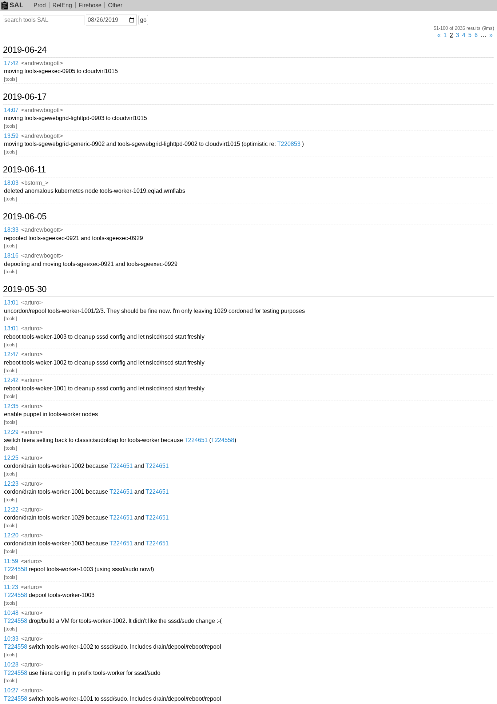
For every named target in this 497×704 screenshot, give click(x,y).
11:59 (11, 561)
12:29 (11, 432)
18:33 (11, 230)
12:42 (11, 380)
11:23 (11, 587)
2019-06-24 (25, 50)
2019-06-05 (25, 216)
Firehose (90, 5)
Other (115, 5)
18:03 (11, 183)
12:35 (11, 406)
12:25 (11, 458)
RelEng (62, 5)
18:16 (11, 255)
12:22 (11, 509)
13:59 (11, 136)
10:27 (11, 690)
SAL (16, 5)
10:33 (11, 639)
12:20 (11, 535)
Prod (39, 5)
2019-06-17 (25, 97)
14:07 (11, 110)
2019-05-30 (25, 289)
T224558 (222, 440)
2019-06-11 (24, 169)
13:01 (11, 302)
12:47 (11, 354)
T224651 (196, 440)
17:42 (11, 63)
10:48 (11, 613)
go (143, 20)
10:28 (11, 664)
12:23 (11, 484)
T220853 (289, 144)
